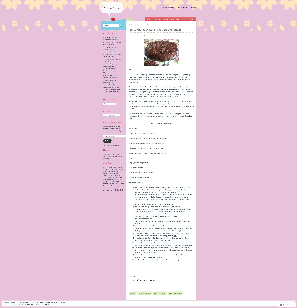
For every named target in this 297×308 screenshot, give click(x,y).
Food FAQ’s (175, 19)
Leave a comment (179, 35)
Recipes (166, 19)
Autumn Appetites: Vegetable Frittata (109, 81)
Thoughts (191, 19)
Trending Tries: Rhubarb (112, 52)
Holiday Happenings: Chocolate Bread (110, 65)
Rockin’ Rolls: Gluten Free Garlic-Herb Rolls (112, 55)
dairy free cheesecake (160, 293)
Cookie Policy (45, 304)
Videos (183, 19)
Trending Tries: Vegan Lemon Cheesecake (110, 48)
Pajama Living (112, 8)
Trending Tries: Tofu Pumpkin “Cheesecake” (110, 39)
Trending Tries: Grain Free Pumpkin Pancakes (112, 43)
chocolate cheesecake (145, 293)
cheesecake (133, 293)
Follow (107, 141)
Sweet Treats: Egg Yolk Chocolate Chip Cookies (111, 86)
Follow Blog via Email (112, 122)
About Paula (157, 19)
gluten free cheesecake (175, 293)
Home (148, 19)
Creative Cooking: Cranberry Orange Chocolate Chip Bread (112, 71)
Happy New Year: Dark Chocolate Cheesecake (155, 30)
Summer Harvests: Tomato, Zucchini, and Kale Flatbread (112, 91)
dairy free (150, 35)
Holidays (167, 35)
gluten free (158, 35)
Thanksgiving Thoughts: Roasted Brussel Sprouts (111, 76)
